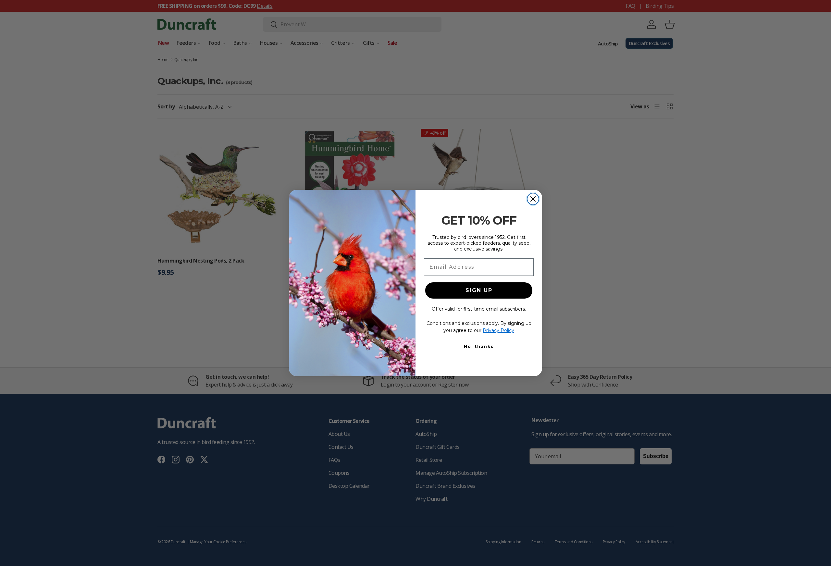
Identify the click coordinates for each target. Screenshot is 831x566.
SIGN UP (478, 290)
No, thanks (479, 346)
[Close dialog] (533, 199)
